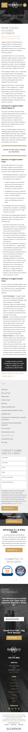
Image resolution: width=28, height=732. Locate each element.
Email (3, 472)
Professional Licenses (14, 692)
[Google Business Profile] (19, 708)
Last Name (5, 462)
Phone (3, 467)
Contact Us (14, 698)
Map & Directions (14, 672)
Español (14, 701)
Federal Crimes (14, 686)
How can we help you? (7, 482)
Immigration (14, 689)
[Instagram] (15, 708)
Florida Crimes (14, 683)
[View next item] (16, 580)
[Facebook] (9, 708)
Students (14, 695)
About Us (14, 680)
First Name (5, 457)
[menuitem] (14, 389)
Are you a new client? (7, 477)
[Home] (15, 5)
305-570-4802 (14, 658)
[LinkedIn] (12, 708)
